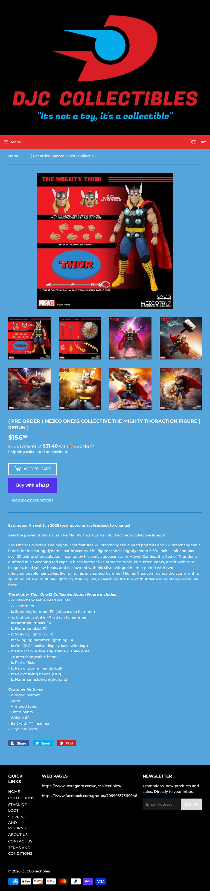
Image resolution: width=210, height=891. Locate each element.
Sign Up (191, 804)
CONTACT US (20, 841)
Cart (201, 142)
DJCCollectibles (36, 871)
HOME (14, 791)
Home (13, 156)
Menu (16, 142)
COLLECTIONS (21, 798)
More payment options (32, 500)
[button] (105, 446)
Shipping (16, 451)
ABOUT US (18, 834)
